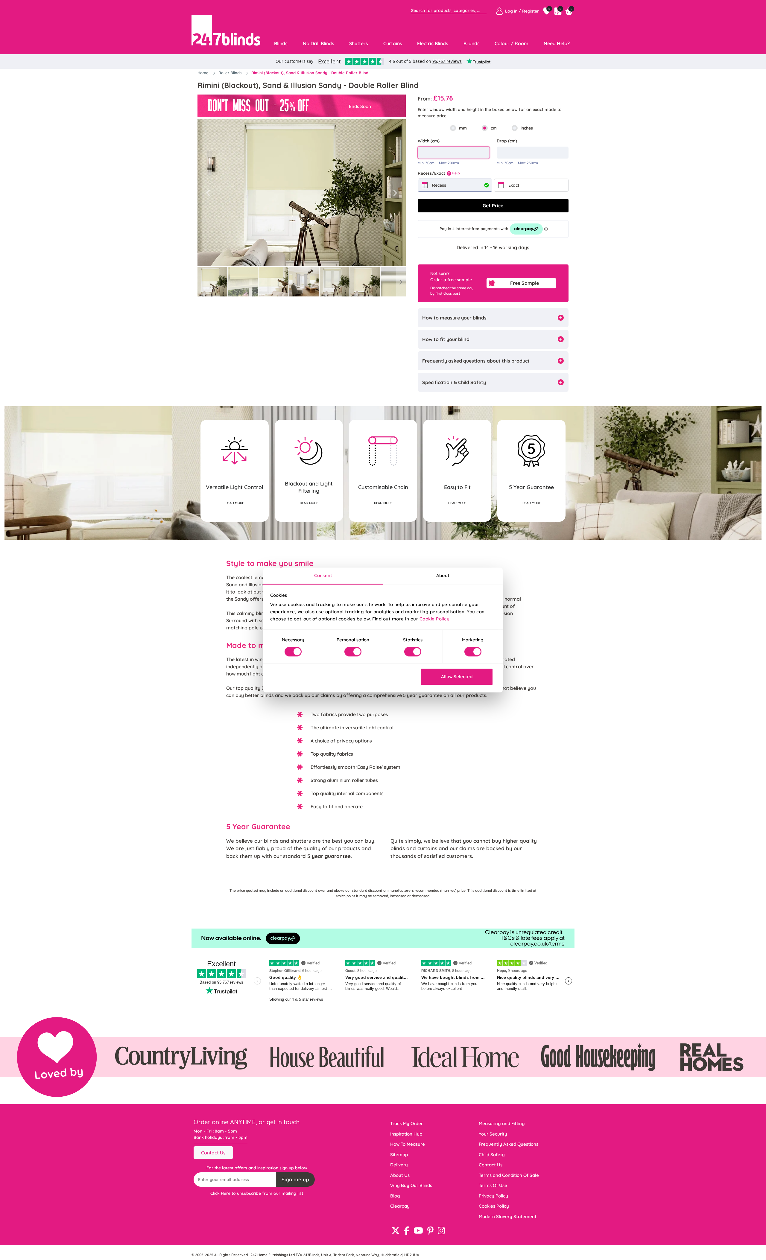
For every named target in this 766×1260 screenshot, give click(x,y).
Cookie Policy (435, 619)
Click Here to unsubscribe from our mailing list (256, 1193)
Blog (395, 1196)
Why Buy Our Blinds (411, 1185)
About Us (400, 1175)
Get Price (493, 206)
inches (527, 128)
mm (463, 128)
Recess (439, 185)
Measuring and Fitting (502, 1123)
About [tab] (442, 575)
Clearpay (400, 1206)
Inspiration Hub (406, 1134)
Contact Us (213, 1153)
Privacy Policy (493, 1196)
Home (203, 72)
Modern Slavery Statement (507, 1216)
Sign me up (295, 1179)
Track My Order (406, 1123)
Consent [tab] (323, 575)
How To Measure (407, 1144)
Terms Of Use (493, 1185)
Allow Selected (456, 676)
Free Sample (524, 283)
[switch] (352, 652)
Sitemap (399, 1154)
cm (494, 128)
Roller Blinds (230, 72)
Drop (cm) (507, 141)
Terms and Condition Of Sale (509, 1175)
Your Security (493, 1134)
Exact (513, 185)
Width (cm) (429, 141)
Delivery (399, 1165)
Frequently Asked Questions (508, 1144)
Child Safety (492, 1154)
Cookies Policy (494, 1206)
